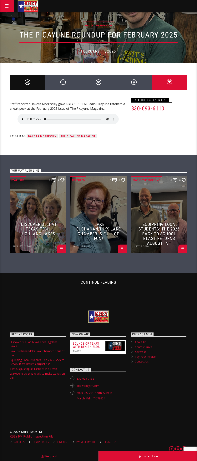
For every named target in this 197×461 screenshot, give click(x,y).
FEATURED (17, 180)
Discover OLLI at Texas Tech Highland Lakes (39, 229)
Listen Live (150, 456)
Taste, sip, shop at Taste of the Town (33, 369)
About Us (140, 342)
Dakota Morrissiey (42, 136)
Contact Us (142, 361)
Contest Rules (143, 347)
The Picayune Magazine (78, 136)
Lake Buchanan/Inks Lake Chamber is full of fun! (98, 231)
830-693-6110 (147, 108)
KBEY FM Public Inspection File (31, 436)
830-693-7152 (85, 378)
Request (50, 456)
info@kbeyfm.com (88, 386)
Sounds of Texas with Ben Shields (86, 345)
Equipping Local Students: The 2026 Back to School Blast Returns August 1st (159, 234)
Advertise (140, 352)
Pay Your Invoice (145, 356)
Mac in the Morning (98, 25)
